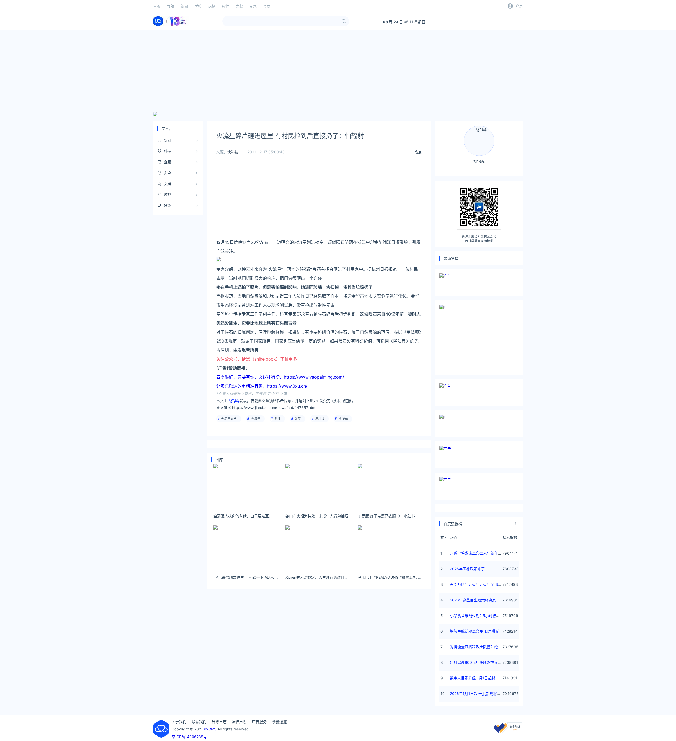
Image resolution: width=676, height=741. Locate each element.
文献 (239, 6)
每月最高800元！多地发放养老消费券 (481, 662)
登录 (519, 6)
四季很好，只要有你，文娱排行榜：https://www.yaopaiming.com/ (280, 377)
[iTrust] (508, 731)
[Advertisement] (338, 71)
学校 (198, 6)
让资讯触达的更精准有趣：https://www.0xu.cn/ (261, 386)
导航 (170, 6)
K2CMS (210, 729)
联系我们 (199, 721)
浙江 (277, 419)
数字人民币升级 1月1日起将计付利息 (480, 678)
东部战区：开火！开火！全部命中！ (479, 584)
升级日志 (219, 721)
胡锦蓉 (234, 400)
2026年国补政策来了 (467, 569)
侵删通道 (279, 721)
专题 (253, 6)
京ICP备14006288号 (189, 736)
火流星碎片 (229, 419)
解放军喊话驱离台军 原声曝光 (474, 631)
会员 (266, 6)
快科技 (232, 152)
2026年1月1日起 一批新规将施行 (477, 693)
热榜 (211, 6)
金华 (298, 419)
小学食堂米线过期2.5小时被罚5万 (478, 615)
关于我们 (179, 721)
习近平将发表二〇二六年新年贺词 (477, 553)
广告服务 (259, 721)
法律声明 (239, 721)
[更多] (424, 459)
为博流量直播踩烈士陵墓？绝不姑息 (479, 647)
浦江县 (320, 419)
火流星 (255, 419)
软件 (225, 6)
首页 (157, 6)
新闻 (184, 6)
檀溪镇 (343, 419)
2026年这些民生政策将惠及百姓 (476, 600)
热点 (418, 152)
